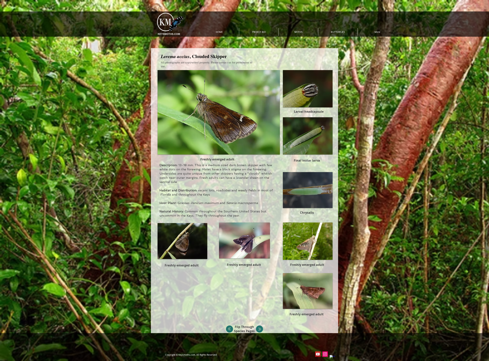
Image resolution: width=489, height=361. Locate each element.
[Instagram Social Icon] (325, 354)
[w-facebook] (332, 357)
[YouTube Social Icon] (318, 354)
